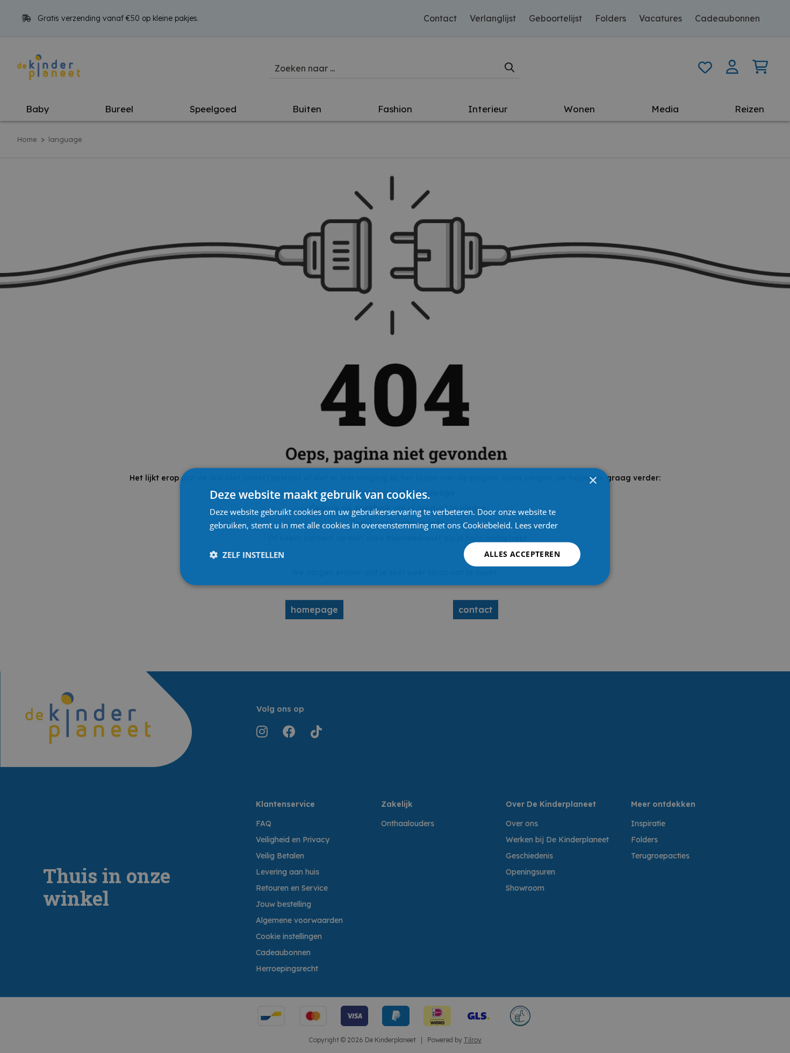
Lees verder (536, 524)
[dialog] (395, 526)
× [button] (592, 480)
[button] (247, 554)
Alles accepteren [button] (522, 554)
